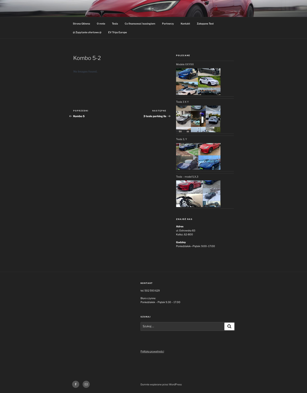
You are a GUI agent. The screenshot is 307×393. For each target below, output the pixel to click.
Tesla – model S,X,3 (187, 176)
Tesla (115, 23)
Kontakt (185, 23)
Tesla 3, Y (181, 139)
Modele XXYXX (185, 64)
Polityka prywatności (152, 351)
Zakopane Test (205, 23)
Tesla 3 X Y (182, 101)
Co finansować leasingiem (140, 23)
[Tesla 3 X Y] (198, 119)
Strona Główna (81, 23)
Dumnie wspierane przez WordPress (161, 384)
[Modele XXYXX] (198, 81)
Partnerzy (168, 23)
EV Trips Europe (117, 32)
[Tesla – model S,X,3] (198, 193)
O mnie (101, 23)
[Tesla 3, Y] (198, 156)
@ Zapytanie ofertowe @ (87, 32)
